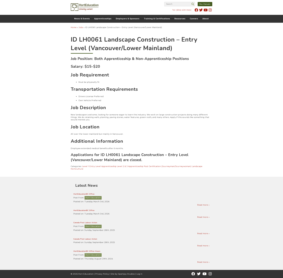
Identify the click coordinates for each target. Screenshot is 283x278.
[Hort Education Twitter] (201, 10)
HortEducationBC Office (84, 194)
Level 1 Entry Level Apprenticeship (99, 166)
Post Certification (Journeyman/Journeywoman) (167, 166)
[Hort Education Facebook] (196, 10)
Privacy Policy (102, 274)
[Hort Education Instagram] (210, 10)
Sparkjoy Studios (126, 274)
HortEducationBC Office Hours (86, 251)
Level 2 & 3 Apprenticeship (130, 166)
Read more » (203, 205)
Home (74, 27)
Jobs (81, 27)
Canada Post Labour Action (85, 222)
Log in (139, 274)
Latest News (86, 185)
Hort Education (93, 198)
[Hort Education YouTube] (206, 10)
